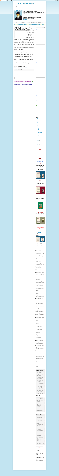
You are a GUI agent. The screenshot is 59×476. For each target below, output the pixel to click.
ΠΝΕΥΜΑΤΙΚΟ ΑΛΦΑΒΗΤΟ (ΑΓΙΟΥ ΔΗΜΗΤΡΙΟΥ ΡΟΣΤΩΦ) (39, 380)
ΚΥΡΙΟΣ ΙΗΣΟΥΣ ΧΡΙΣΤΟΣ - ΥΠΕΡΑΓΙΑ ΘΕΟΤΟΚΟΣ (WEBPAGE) (39, 417)
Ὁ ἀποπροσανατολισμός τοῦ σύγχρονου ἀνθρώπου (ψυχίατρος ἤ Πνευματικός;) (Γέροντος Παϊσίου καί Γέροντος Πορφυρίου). (40, 270)
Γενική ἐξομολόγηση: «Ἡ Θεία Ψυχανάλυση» (18, 10)
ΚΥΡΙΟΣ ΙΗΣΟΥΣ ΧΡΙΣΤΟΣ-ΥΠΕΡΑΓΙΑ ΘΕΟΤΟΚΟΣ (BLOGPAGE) (39, 415)
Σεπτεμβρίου (38, 139)
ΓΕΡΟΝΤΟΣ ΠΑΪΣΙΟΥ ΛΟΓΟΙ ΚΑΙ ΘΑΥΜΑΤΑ (40, 423)
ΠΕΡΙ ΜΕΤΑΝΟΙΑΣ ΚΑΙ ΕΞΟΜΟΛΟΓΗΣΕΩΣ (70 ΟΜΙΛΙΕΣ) (40, 377)
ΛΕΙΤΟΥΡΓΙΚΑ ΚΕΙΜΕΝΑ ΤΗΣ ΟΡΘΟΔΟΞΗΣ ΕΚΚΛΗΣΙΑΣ (39, 403)
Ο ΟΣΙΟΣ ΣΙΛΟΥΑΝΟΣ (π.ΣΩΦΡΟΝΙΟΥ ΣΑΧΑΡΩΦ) (39, 390)
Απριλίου (38, 143)
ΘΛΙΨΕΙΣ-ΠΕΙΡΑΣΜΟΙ (38, 426)
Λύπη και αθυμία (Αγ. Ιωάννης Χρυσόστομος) (39, 342)
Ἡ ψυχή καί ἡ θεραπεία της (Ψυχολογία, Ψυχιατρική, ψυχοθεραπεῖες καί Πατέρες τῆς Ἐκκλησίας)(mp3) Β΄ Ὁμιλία (39, 279)
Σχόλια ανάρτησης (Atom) (19, 75)
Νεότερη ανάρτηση (16, 74)
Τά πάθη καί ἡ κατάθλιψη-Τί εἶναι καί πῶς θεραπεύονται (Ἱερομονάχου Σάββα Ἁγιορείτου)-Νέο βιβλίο (40, 248)
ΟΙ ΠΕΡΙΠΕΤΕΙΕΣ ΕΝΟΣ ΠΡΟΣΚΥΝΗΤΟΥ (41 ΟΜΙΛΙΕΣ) (39, 391)
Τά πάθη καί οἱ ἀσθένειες (38, 284)
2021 (37, 121)
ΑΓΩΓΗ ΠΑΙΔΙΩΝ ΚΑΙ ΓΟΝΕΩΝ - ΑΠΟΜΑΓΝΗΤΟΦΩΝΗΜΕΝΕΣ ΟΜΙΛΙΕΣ (39, 438)
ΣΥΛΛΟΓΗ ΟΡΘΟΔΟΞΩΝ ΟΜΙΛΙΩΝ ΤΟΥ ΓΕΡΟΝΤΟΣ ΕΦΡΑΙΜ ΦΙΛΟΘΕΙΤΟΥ (39, 406)
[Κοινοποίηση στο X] (20, 69)
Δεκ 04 (38, 136)
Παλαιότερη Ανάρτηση (32, 74)
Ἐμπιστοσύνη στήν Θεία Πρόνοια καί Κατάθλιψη (40, 266)
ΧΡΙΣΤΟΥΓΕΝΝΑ (38, 442)
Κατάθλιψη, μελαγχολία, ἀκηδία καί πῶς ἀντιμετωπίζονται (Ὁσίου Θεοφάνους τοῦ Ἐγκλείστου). (39, 341)
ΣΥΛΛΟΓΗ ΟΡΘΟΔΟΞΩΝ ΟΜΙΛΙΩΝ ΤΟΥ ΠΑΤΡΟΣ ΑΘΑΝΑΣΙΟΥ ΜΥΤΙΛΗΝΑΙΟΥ (39, 408)
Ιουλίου (38, 141)
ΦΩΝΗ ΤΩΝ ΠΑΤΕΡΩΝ (38, 404)
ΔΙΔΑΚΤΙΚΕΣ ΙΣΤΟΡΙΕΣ (39, 439)
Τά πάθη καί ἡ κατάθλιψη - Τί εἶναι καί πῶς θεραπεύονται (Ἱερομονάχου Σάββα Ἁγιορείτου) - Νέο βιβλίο (40, 310)
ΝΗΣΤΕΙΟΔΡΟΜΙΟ (38, 401)
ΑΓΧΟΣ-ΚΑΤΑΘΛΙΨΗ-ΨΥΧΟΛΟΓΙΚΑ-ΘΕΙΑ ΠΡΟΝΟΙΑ (39, 429)
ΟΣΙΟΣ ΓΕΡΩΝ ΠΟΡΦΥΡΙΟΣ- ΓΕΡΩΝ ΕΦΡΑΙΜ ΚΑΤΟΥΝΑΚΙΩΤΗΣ (39, 425)
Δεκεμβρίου (38, 125)
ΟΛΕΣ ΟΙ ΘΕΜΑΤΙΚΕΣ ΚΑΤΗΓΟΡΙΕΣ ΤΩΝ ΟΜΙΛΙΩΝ (39, 393)
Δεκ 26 (38, 128)
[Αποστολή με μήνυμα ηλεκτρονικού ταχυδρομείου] (19, 69)
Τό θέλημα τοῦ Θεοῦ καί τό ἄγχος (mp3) (39, 263)
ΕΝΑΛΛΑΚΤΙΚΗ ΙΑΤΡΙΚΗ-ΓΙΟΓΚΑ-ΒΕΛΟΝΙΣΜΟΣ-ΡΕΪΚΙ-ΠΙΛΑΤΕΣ (40, 443)
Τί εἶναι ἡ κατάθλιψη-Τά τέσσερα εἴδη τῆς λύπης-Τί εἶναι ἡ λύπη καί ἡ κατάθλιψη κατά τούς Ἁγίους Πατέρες (40, 297)
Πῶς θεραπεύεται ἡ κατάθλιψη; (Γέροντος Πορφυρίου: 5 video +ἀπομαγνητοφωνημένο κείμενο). (39, 344)
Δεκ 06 (38, 135)
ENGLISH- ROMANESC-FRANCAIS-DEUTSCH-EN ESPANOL (39, 435)
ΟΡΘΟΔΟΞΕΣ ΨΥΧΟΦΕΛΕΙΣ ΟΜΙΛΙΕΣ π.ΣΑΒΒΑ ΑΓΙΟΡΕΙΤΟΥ (36, 22)
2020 (37, 122)
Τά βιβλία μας (37, 287)
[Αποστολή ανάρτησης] (18, 69)
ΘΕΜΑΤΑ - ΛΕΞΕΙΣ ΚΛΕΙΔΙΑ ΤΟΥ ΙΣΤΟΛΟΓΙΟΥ (23, 22)
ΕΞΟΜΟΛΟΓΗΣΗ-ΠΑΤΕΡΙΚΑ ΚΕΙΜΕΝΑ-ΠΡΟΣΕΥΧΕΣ (39, 420)
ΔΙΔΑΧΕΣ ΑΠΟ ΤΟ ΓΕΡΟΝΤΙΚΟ (39, 388)
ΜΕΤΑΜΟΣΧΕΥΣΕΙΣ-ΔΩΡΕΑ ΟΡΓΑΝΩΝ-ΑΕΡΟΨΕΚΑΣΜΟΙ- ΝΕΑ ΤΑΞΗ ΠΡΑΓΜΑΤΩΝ (39, 431)
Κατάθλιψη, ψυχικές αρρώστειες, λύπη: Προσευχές (40, 281)
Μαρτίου (38, 144)
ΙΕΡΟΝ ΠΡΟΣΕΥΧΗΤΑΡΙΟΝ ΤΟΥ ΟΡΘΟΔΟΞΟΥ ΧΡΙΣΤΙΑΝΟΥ (40, 400)
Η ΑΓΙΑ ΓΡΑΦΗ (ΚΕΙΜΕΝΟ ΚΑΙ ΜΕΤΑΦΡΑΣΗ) (39, 398)
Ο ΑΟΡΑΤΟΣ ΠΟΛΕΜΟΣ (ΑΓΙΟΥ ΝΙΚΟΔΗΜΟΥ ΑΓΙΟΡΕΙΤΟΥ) (39, 386)
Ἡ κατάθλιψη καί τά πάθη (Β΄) (39, 326)
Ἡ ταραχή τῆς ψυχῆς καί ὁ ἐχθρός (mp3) (39, 261)
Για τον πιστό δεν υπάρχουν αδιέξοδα (39, 252)
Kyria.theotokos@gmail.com (20, 85)
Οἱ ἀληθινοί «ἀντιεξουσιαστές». (38, 267)
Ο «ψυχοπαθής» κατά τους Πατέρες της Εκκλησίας (40, 282)
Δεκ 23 (38, 129)
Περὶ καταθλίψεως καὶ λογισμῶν (38, 313)
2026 (37, 118)
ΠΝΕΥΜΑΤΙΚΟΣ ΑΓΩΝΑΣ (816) (39, 387)
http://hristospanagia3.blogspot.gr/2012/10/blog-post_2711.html (20, 67)
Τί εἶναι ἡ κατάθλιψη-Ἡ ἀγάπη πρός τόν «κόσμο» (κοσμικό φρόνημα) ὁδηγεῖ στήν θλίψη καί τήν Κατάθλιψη (40, 301)
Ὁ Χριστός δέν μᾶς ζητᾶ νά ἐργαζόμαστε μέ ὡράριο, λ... (40, 132)
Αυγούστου (38, 140)
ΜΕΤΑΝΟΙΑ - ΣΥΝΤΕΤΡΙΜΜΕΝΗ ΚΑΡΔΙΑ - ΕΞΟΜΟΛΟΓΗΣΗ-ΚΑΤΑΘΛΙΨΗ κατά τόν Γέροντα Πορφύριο (40, 356)
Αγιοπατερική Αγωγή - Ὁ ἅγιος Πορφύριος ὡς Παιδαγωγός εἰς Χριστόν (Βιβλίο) (39, 370)
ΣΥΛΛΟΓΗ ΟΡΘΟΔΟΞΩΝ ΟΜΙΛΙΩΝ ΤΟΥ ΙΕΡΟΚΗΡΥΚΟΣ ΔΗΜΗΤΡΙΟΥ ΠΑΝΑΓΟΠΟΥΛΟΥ (39, 410)
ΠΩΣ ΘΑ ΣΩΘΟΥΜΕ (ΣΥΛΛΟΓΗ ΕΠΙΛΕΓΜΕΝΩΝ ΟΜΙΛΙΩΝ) (39, 381)
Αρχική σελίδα (15, 22)
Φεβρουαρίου (38, 145)
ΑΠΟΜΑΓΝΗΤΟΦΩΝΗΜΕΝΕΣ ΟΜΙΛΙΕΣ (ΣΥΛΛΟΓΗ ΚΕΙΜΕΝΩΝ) (40, 383)
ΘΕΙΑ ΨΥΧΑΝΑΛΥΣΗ (24, 3)
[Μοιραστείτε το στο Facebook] (21, 69)
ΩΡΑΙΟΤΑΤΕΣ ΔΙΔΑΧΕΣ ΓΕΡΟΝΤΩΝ (38, 440)
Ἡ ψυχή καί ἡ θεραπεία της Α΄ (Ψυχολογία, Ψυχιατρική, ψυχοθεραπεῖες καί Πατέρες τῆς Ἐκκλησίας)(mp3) (39, 277)
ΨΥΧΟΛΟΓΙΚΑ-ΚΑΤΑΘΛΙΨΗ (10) (40, 378)
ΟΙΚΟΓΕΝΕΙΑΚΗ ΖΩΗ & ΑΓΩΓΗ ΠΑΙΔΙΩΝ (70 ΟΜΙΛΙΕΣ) (39, 372)
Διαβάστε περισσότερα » (25, 19)
